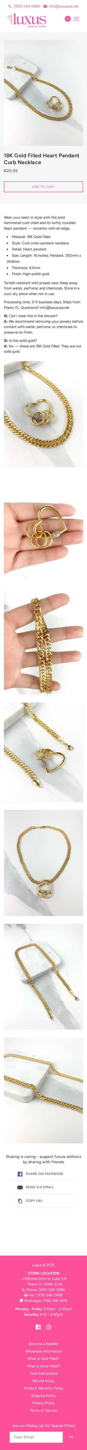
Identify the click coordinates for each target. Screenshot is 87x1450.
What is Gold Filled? (43, 1358)
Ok (71, 1437)
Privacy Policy (43, 1403)
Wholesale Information (43, 1351)
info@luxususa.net (64, 6)
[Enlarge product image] (43, 93)
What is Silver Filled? (43, 1366)
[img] (38, 1327)
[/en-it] (32, 20)
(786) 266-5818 (55, 1301)
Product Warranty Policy (43, 1388)
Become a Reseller (43, 1344)
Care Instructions (44, 1373)
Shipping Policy (43, 1396)
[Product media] (43, 414)
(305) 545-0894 (27, 6)
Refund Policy (43, 1381)
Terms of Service (43, 1410)
